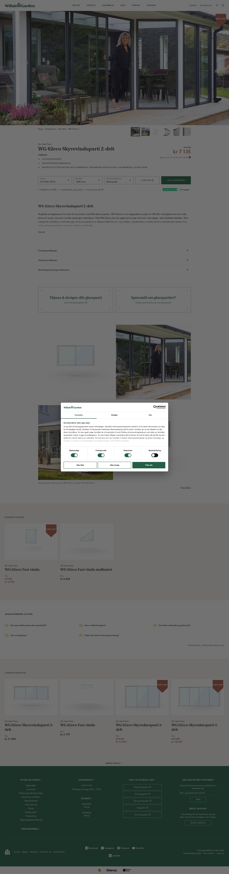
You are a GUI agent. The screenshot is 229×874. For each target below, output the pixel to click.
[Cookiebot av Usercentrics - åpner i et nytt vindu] (155, 407)
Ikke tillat (80, 465)
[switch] (101, 455)
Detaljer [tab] (114, 415)
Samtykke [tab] (79, 415)
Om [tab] (150, 415)
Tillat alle (149, 465)
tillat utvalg (114, 465)
